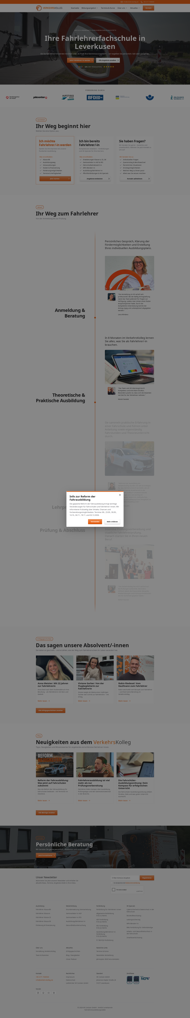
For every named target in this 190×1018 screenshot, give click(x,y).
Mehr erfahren (112, 522)
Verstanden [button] (95, 522)
